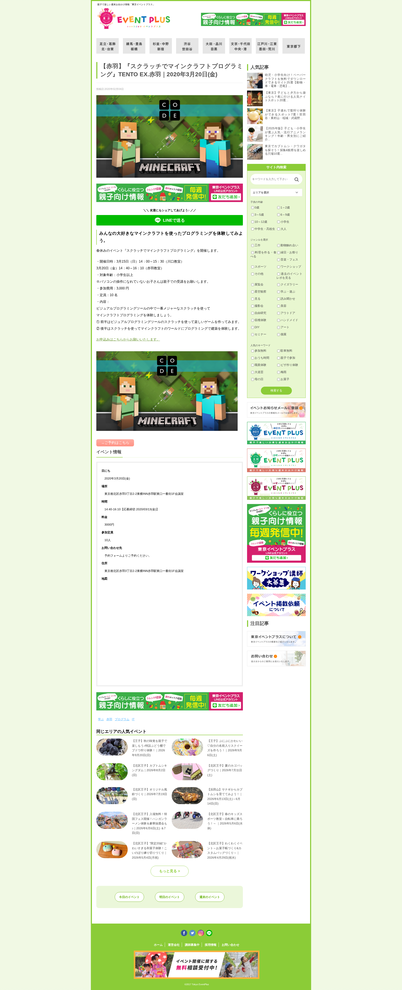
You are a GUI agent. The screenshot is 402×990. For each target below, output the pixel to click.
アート (285, 327)
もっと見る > (169, 871)
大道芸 (259, 372)
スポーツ (260, 266)
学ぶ (101, 719)
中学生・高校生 (265, 229)
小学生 (285, 221)
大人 (283, 229)
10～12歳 (261, 221)
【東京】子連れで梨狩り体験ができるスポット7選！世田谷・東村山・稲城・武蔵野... (285, 114)
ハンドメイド (289, 320)
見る (257, 298)
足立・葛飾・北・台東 (107, 43)
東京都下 (293, 43)
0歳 (257, 207)
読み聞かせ (288, 298)
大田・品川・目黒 (214, 43)
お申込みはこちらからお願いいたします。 (128, 339)
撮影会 (259, 305)
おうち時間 (262, 357)
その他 (259, 273)
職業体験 (260, 365)
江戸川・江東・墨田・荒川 (267, 43)
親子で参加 (288, 357)
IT (133, 719)
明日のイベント (169, 897)
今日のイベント (129, 897)
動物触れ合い (289, 245)
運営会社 (174, 944)
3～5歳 (259, 214)
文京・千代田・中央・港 (240, 43)
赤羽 (109, 719)
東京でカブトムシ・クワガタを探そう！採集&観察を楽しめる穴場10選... (285, 149)
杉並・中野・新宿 (160, 43)
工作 (257, 245)
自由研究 (260, 313)
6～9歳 (285, 214)
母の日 (259, 379)
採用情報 (210, 944)
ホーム (158, 944)
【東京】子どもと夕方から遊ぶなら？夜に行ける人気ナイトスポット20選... (285, 96)
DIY (257, 327)
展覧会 (259, 284)
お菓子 (285, 379)
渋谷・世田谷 (187, 43)
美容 (283, 305)
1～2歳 (285, 207)
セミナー (260, 334)
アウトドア (288, 313)
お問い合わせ (230, 944)
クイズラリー (289, 284)
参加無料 (260, 350)
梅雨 (283, 372)
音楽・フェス (289, 259)
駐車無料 (286, 350)
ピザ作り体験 (289, 365)
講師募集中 (192, 944)
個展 (283, 334)
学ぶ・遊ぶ (288, 291)
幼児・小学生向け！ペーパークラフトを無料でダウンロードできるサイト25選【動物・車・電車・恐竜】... (285, 80)
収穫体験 (260, 320)
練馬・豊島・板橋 (134, 43)
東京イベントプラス (134, 18)
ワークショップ (291, 266)
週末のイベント (210, 897)
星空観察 (260, 291)
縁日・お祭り (289, 252)
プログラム (122, 719)
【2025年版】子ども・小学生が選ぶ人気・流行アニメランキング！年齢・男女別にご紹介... (285, 134)
